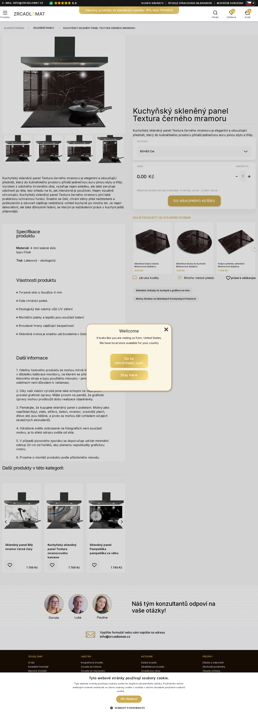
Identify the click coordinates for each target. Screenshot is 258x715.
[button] (129, 708)
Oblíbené (231, 17)
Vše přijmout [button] (129, 699)
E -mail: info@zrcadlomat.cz (22, 3)
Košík (247, 17)
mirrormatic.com (129, 361)
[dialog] (129, 693)
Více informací (133, 691)
